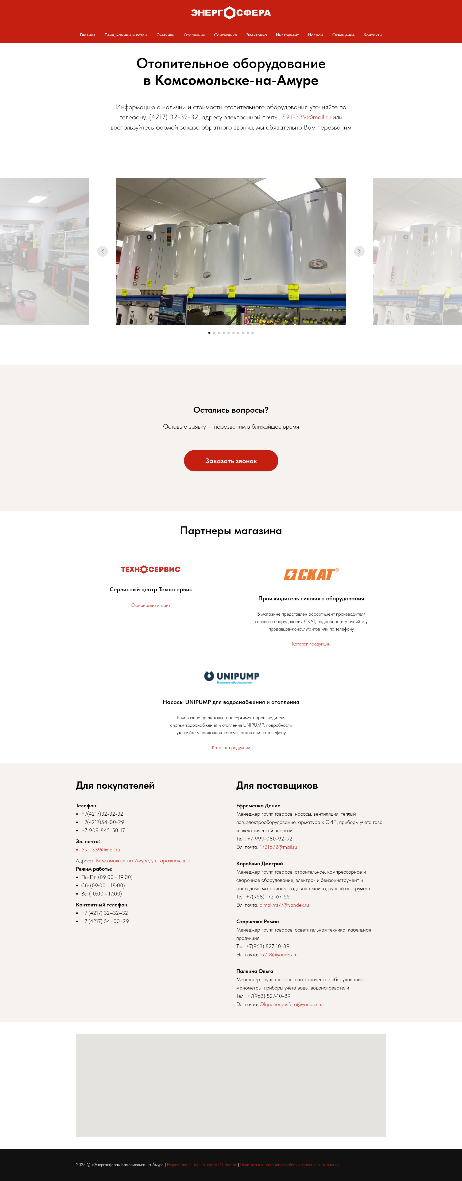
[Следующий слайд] (359, 251)
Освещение (343, 34)
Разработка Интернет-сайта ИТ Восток (202, 1164)
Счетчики (165, 34)
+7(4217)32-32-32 (102, 814)
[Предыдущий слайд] (102, 251)
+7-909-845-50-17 (103, 830)
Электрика (256, 34)
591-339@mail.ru (306, 117)
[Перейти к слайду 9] (248, 333)
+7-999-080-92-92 (269, 838)
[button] (231, 460)
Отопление (194, 34)
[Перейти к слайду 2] (214, 333)
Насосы (315, 34)
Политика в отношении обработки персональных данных (290, 1164)
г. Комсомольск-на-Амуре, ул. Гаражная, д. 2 (141, 860)
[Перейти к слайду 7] (238, 333)
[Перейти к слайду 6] (233, 333)
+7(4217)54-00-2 (101, 822)
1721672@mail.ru (278, 847)
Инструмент (287, 34)
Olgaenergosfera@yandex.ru (291, 1004)
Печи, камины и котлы (126, 34)
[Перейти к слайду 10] (253, 333)
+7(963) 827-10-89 (268, 946)
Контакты (373, 34)
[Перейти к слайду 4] (224, 333)
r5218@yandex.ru (279, 954)
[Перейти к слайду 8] (243, 333)
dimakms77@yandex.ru (284, 905)
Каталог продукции (311, 644)
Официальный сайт (150, 605)
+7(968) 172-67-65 (268, 896)
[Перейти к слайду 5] (229, 333)
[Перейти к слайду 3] (219, 333)
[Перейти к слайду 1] (209, 333)
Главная (87, 34)
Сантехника (225, 34)
